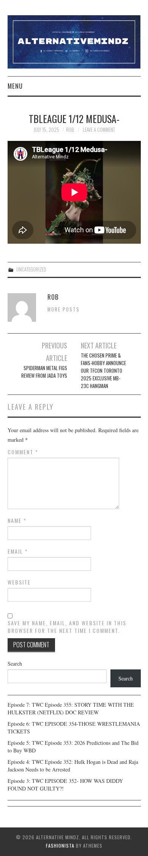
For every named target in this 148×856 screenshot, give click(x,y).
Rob (70, 129)
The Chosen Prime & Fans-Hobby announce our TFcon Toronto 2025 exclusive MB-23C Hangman (103, 371)
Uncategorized (31, 269)
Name (17, 520)
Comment (23, 452)
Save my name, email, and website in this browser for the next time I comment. (67, 626)
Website (19, 582)
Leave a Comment (99, 129)
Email (18, 551)
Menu (15, 86)
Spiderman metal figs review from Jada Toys (44, 371)
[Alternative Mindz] (74, 41)
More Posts (63, 309)
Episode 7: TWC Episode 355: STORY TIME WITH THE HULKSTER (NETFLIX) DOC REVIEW (71, 708)
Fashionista (60, 845)
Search (15, 663)
